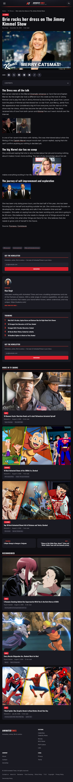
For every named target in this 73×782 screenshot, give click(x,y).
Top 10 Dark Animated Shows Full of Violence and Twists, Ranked (26, 525)
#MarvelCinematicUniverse (32, 248)
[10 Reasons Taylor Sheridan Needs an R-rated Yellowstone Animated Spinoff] (36, 391)
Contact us (5, 774)
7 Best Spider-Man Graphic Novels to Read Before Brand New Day (26, 711)
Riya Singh (5, 28)
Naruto (6, 662)
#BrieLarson (6, 248)
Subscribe (36, 269)
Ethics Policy (38, 774)
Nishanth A (7, 419)
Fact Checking (29, 774)
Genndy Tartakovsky (18, 531)
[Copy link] (34, 75)
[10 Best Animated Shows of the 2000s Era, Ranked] (36, 446)
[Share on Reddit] (24, 75)
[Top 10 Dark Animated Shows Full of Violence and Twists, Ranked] (36, 500)
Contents (8, 83)
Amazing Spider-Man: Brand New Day (14, 716)
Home (4, 11)
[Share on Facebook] (19, 75)
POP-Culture (42, 744)
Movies (40, 739)
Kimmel (41, 111)
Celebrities (41, 733)
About (4, 756)
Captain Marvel (19, 141)
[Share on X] (14, 75)
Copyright (51, 774)
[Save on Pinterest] (9, 75)
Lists (6, 413)
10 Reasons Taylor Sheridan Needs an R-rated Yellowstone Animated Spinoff (29, 416)
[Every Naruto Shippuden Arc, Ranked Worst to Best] (36, 631)
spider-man (29, 716)
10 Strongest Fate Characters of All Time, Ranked (22, 324)
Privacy (40, 756)
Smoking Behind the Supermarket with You (15, 607)
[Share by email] (29, 75)
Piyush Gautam (8, 605)
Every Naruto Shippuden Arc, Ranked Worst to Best (21, 656)
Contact (4, 759)
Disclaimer (20, 774)
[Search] (69, 3)
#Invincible (7, 531)
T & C (45, 774)
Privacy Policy (60, 774)
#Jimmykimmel (17, 248)
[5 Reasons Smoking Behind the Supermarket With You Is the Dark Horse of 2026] (36, 577)
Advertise (5, 763)
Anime (6, 599)
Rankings (7, 467)
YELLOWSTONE (19, 422)
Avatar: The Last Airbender (22, 476)
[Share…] (39, 75)
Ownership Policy (7, 778)
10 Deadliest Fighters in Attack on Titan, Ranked (21, 335)
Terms (40, 759)
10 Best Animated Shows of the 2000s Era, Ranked (21, 470)
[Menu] (4, 3)
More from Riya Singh (11, 305)
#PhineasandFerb (9, 476)
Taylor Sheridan (9, 422)
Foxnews (13, 226)
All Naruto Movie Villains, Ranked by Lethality (21, 332)
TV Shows (11, 11)
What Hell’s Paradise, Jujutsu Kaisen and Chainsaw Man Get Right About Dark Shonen (32, 320)
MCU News (41, 741)
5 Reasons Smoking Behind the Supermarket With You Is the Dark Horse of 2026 (31, 602)
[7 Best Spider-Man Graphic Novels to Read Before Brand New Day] (36, 686)
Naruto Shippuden (15, 662)
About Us (13, 774)
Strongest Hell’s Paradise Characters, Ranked (21, 328)
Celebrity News (43, 735)
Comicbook (22, 226)
